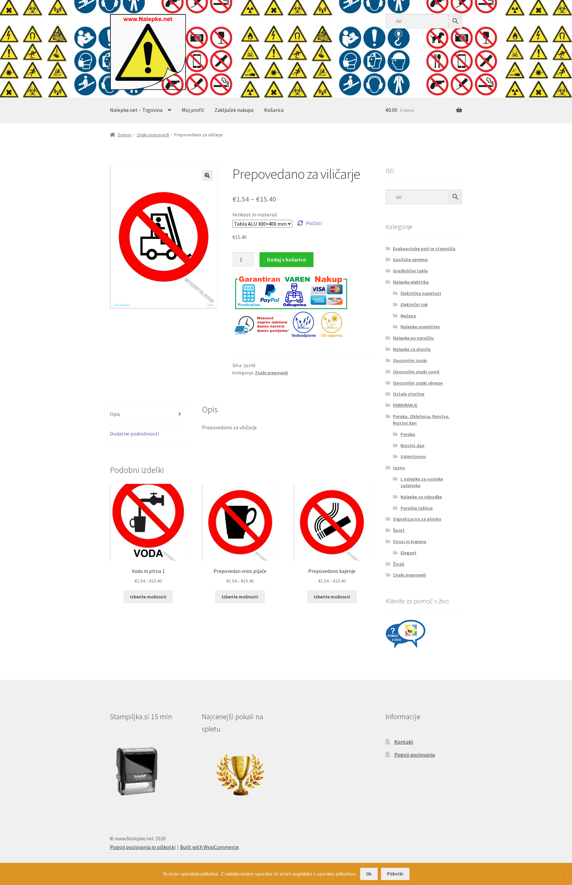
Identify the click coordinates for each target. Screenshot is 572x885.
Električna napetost (421, 293)
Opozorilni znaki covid (416, 372)
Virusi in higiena (409, 541)
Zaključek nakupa (234, 110)
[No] (563, 873)
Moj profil (193, 110)
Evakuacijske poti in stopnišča (424, 249)
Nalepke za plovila (412, 349)
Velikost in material (254, 214)
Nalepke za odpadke (421, 497)
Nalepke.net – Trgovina (136, 110)
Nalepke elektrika (411, 282)
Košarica (274, 110)
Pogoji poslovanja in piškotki (142, 847)
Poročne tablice (417, 508)
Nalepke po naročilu (413, 338)
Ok (368, 874)
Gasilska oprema (410, 259)
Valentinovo (413, 456)
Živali (399, 564)
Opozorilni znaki (410, 360)
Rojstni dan (412, 445)
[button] (207, 175)
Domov (125, 135)
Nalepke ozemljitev (420, 327)
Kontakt (403, 741)
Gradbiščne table (410, 271)
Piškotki (395, 874)
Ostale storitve (408, 394)
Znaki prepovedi (153, 135)
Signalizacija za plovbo (417, 519)
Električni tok (414, 304)
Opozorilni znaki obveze (418, 383)
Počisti (314, 223)
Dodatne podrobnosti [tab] (134, 433)
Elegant (408, 553)
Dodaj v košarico (286, 259)
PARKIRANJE (405, 405)
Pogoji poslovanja (414, 754)
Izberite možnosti (148, 597)
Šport (399, 530)
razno (399, 468)
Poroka (408, 434)
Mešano (408, 316)
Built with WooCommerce (209, 847)
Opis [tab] (115, 414)
